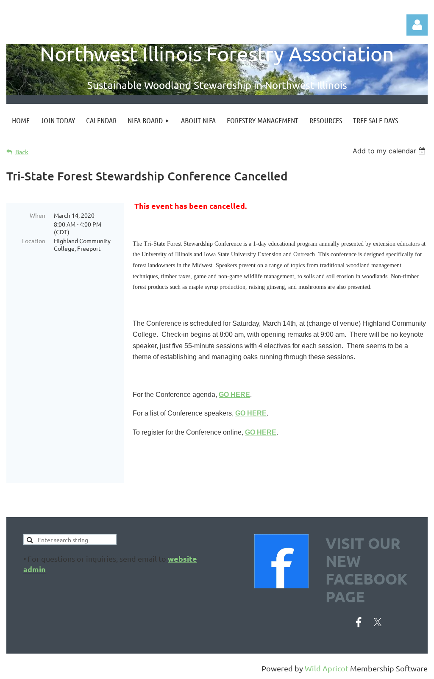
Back (21, 152)
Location (33, 240)
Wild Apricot (326, 668)
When (37, 215)
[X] (378, 622)
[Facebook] (358, 622)
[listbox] (390, 151)
